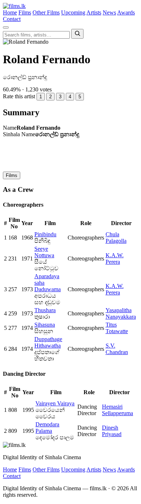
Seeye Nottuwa (44, 252)
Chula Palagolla (116, 237)
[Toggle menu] (6, 27)
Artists (93, 12)
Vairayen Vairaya (54, 403)
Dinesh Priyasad (111, 431)
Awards (126, 12)
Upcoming (73, 12)
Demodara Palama (47, 427)
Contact (12, 19)
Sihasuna (44, 325)
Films (24, 12)
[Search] (77, 34)
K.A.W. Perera (115, 258)
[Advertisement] (70, 154)
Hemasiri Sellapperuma (117, 410)
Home (10, 12)
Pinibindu (45, 234)
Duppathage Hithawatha (48, 342)
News (109, 12)
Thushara (45, 310)
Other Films (46, 12)
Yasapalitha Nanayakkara (121, 313)
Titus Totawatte (117, 328)
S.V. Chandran (117, 349)
